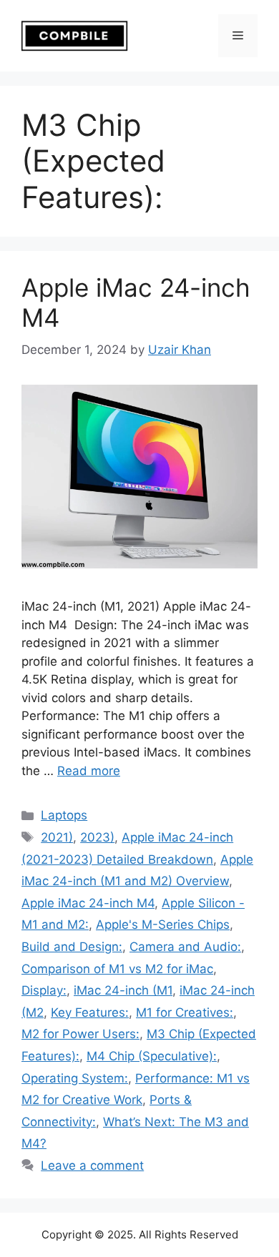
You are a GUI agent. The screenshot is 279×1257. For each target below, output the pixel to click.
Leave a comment (92, 1165)
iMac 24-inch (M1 (123, 990)
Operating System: (74, 1078)
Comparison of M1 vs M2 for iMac (117, 969)
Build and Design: (71, 947)
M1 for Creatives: (184, 1012)
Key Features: (90, 1012)
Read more (88, 771)
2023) (97, 837)
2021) (57, 837)
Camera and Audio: (185, 947)
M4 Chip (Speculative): (152, 1056)
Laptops (64, 815)
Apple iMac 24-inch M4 (88, 903)
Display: (44, 990)
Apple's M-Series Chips (163, 924)
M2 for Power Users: (80, 1034)
